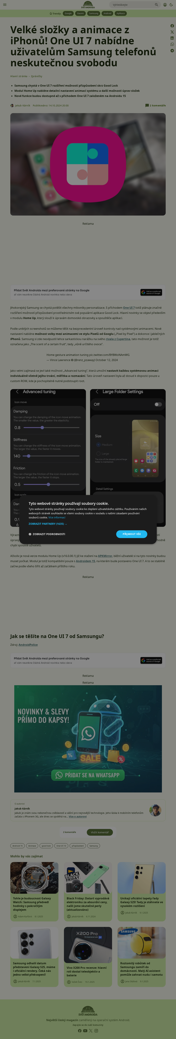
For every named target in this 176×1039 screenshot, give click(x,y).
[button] (88, 523)
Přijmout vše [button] (132, 534)
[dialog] (88, 519)
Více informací (56, 517)
